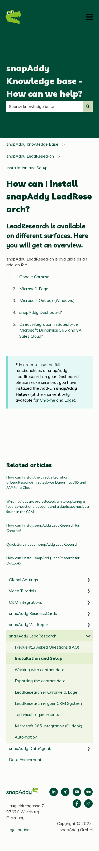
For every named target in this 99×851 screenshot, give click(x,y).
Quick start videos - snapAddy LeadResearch (42, 544)
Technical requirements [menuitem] (37, 714)
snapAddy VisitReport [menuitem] (29, 624)
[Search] (88, 106)
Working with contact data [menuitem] (39, 669)
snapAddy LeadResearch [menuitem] (32, 636)
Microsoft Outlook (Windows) (46, 300)
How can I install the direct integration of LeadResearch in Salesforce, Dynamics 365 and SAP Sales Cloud (46, 482)
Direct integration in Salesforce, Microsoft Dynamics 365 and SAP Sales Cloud (51, 330)
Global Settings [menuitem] (23, 579)
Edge (69, 400)
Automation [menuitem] (26, 737)
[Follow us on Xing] (65, 792)
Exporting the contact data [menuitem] (40, 680)
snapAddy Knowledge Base (32, 144)
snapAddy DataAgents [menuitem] (31, 748)
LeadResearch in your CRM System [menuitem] (48, 703)
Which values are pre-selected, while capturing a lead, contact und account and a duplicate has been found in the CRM (48, 506)
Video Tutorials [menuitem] (22, 590)
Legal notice (17, 829)
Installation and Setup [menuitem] (38, 658)
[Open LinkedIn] (53, 792)
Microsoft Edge (33, 288)
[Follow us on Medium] (77, 792)
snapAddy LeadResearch (30, 156)
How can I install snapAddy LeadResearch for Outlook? (42, 560)
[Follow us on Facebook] (77, 803)
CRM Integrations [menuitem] (25, 602)
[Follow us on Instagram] (88, 803)
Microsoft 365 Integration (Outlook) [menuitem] (48, 725)
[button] (88, 580)
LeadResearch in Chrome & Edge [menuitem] (46, 692)
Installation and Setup (27, 167)
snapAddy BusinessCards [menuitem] (33, 613)
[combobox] (44, 106)
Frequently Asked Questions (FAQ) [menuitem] (47, 647)
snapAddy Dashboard (40, 312)
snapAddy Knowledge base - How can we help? (44, 81)
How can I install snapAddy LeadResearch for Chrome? (42, 528)
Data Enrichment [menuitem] (25, 759)
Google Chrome (34, 276)
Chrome (47, 400)
